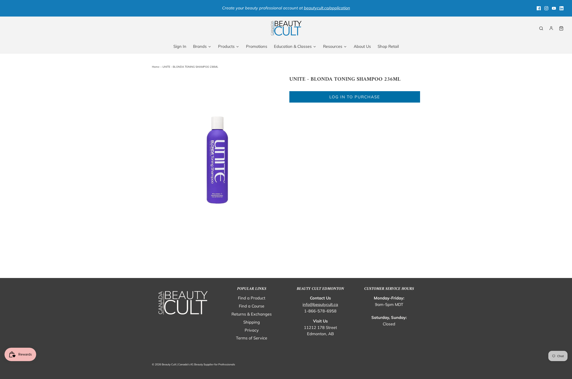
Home (156, 66)
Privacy (252, 330)
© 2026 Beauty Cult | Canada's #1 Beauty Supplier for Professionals (193, 364)
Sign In (179, 46)
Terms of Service (251, 338)
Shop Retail (388, 46)
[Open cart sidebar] (561, 28)
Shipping (251, 322)
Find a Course (251, 306)
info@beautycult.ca (320, 304)
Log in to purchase (354, 96)
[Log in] (551, 28)
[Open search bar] (541, 28)
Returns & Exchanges (251, 314)
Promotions (256, 46)
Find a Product (251, 298)
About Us (362, 46)
